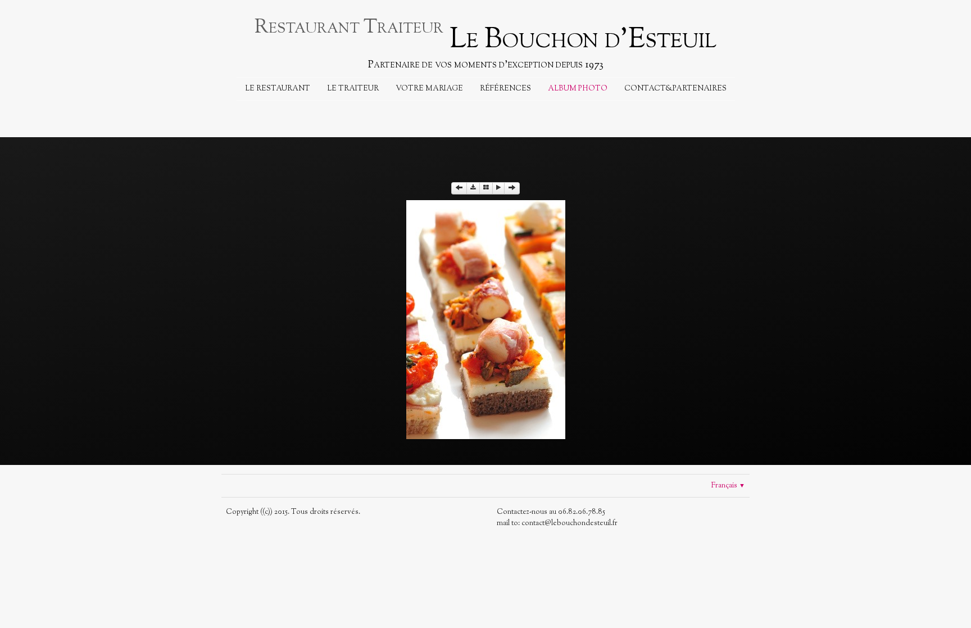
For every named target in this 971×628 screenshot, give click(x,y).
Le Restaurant (277, 89)
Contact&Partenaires (675, 89)
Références (505, 89)
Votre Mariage (429, 89)
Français (728, 486)
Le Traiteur (353, 89)
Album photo (577, 89)
